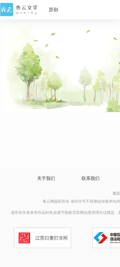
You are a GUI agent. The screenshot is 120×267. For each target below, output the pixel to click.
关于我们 (46, 178)
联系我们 (91, 178)
